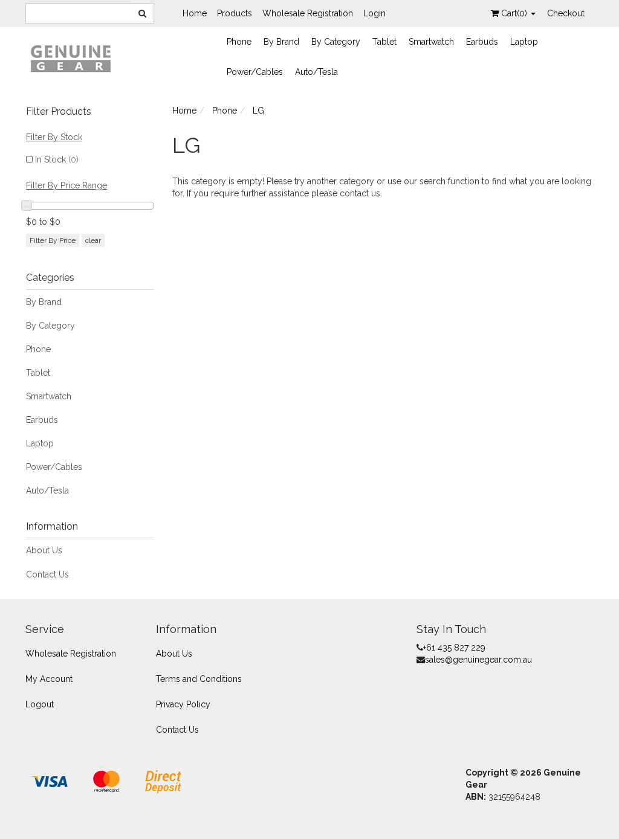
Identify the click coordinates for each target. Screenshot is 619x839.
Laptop (524, 42)
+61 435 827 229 (454, 647)
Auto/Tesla (316, 72)
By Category (335, 42)
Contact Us (47, 574)
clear (93, 240)
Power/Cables (255, 72)
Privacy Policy (183, 704)
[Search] (142, 13)
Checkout (566, 13)
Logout (39, 704)
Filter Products (58, 111)
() (515, 13)
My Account (49, 679)
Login (374, 13)
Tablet (384, 42)
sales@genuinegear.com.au (478, 659)
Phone (239, 42)
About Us (44, 550)
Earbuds (482, 42)
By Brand (281, 42)
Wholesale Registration (307, 13)
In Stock (57, 159)
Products (234, 13)
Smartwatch (431, 42)
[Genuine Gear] (70, 58)
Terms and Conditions (199, 679)
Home (195, 13)
